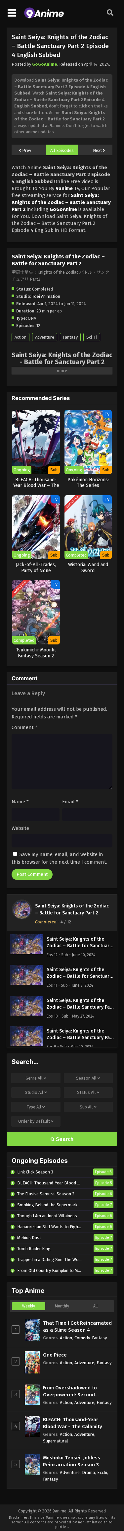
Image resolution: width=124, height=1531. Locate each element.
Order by (34, 1121)
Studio (34, 1092)
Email (70, 802)
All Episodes (62, 150)
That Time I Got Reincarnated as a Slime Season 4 (77, 1326)
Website (20, 828)
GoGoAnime (44, 64)
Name (20, 802)
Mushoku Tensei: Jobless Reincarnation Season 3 (71, 1461)
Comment (24, 727)
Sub (86, 1106)
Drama (88, 1472)
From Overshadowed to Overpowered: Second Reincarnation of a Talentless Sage (77, 1391)
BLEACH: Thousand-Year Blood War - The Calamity (72, 1423)
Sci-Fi (91, 337)
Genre (34, 1078)
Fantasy (70, 337)
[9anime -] (44, 17)
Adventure (44, 337)
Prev (26, 150)
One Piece (55, 1355)
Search (64, 1139)
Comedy (82, 1337)
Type (34, 1106)
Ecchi (102, 1472)
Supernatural (55, 1440)
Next (98, 150)
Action (20, 337)
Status (86, 1092)
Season (86, 1078)
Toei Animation (46, 296)
